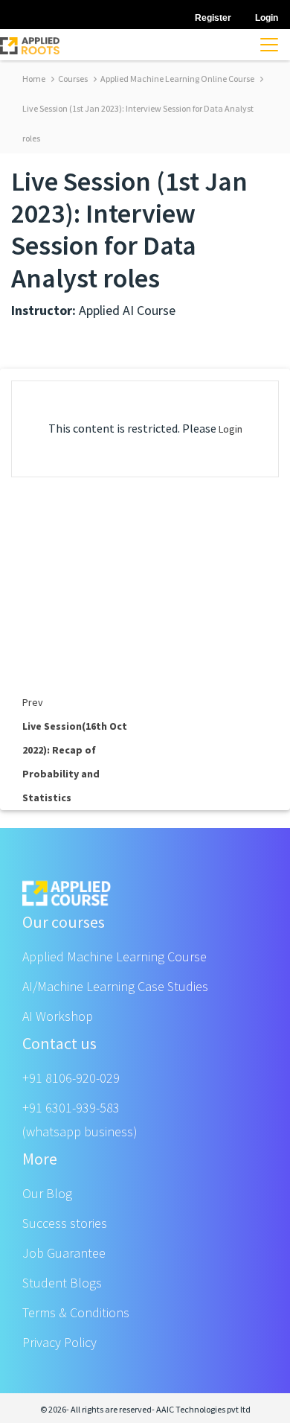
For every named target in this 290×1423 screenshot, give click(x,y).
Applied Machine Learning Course (114, 956)
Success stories (64, 1223)
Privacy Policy (59, 1342)
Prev (32, 702)
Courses (72, 78)
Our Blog (47, 1193)
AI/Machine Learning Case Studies (115, 986)
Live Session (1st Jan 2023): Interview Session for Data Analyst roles (138, 123)
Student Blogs (62, 1282)
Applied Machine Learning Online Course (176, 78)
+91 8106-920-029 (71, 1077)
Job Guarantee (64, 1252)
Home (33, 78)
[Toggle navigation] (269, 45)
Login (230, 429)
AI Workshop (57, 1016)
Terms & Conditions (75, 1312)
